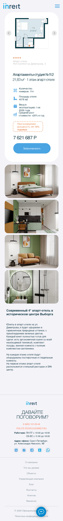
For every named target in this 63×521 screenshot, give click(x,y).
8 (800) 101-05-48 (31, 424)
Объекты (31, 473)
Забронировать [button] (31, 148)
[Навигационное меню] (57, 6)
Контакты (31, 490)
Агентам (31, 495)
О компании (31, 462)
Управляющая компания (31, 478)
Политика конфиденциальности (31, 516)
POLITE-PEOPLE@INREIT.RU (31, 428)
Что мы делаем (31, 467)
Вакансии (31, 501)
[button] (31, 181)
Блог (31, 484)
